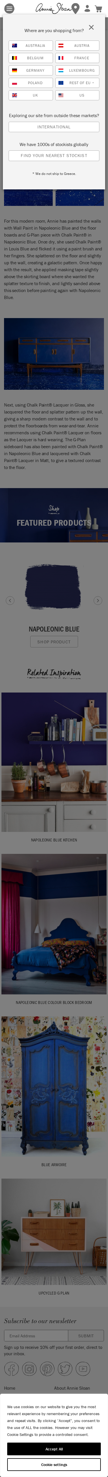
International (54, 127)
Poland (35, 82)
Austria (82, 45)
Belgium (35, 58)
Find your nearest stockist (54, 155)
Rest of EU (81, 82)
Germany (35, 70)
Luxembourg (82, 70)
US (81, 95)
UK (35, 95)
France (81, 58)
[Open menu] (9, 8)
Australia (35, 45)
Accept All (54, 1449)
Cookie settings (54, 1464)
